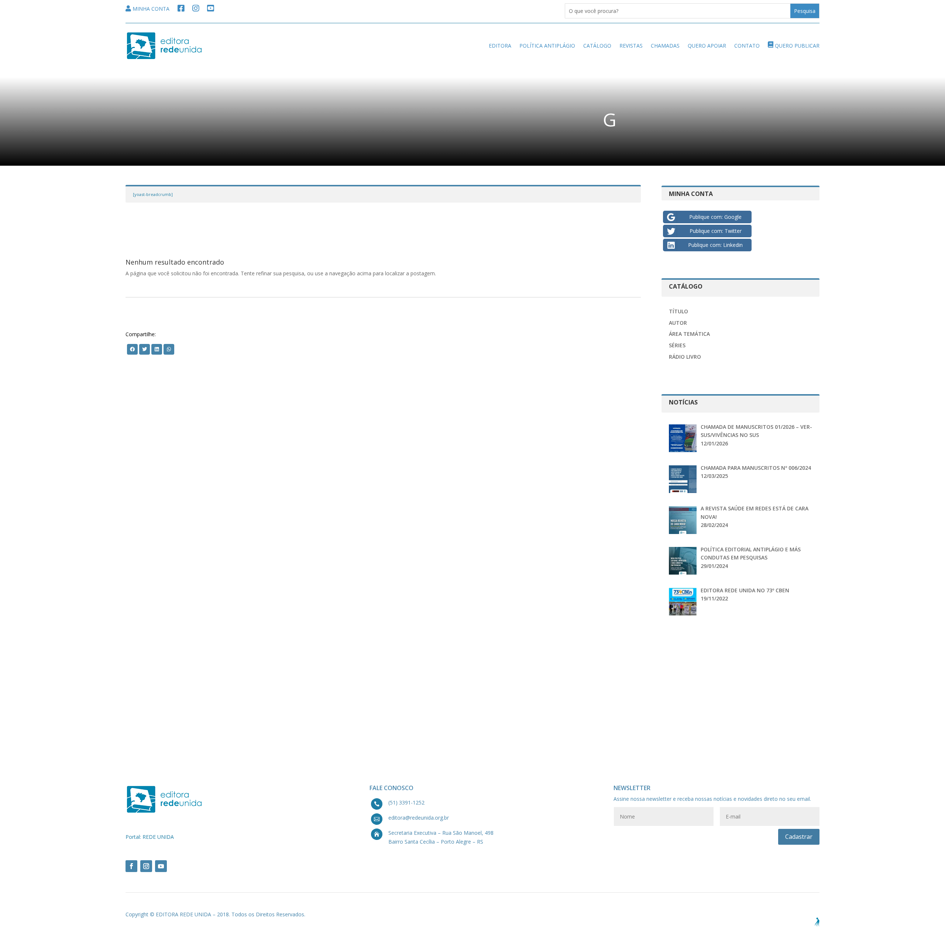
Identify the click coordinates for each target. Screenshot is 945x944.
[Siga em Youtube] (161, 866)
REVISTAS (631, 45)
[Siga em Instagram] (146, 866)
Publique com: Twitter (716, 230)
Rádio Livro (685, 356)
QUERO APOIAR (707, 45)
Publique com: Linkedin (715, 244)
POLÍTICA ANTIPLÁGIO (547, 45)
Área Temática (689, 333)
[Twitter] (132, 348)
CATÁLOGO (597, 45)
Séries (677, 345)
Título (678, 311)
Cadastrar (798, 837)
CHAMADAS (665, 45)
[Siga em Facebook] (131, 866)
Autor (678, 322)
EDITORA (500, 45)
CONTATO (747, 45)
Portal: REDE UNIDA (150, 836)
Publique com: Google (715, 216)
